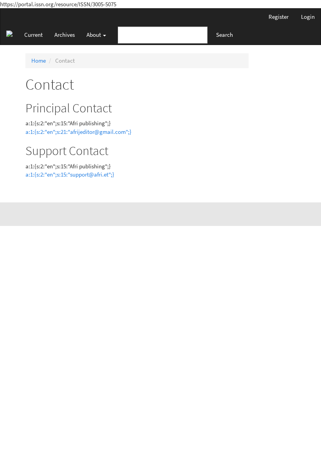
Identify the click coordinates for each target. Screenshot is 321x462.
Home (38, 60)
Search (224, 34)
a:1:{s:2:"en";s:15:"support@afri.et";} (69, 174)
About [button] (94, 34)
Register (279, 16)
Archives (64, 34)
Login (308, 16)
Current (33, 34)
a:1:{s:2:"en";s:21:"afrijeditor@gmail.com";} (78, 131)
